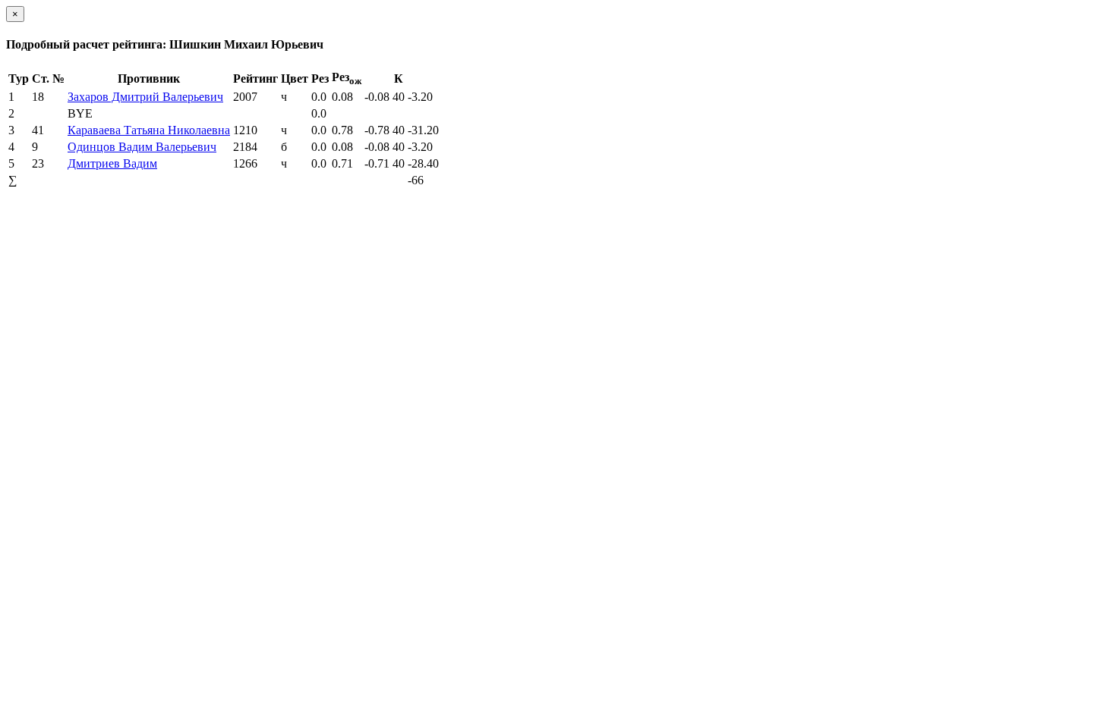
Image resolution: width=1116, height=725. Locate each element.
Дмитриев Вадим (112, 163)
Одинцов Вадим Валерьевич (142, 146)
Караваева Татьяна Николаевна (149, 130)
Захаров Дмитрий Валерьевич (145, 96)
